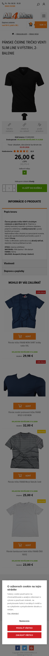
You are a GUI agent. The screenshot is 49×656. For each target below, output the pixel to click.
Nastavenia (24, 621)
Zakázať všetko (24, 635)
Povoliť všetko (24, 628)
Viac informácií (13, 614)
